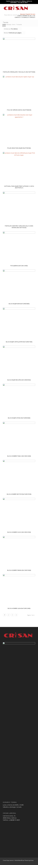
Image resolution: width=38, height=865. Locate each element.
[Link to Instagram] (30, 862)
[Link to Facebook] (27, 862)
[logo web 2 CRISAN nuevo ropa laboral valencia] (16, 8)
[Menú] (3, 25)
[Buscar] (2, 11)
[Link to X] (33, 862)
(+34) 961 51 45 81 (14, 820)
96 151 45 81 (24, 2)
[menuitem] (2, 11)
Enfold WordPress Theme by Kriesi (24, 860)
